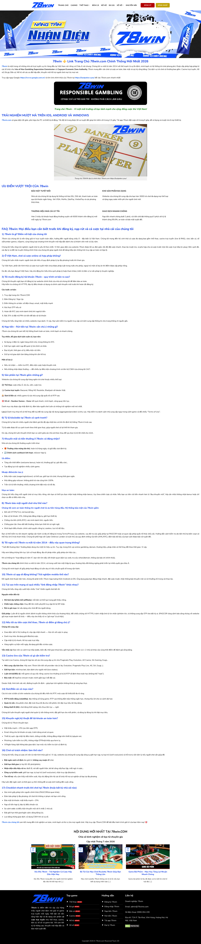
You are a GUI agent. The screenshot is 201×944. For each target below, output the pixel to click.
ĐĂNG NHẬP (163, 5)
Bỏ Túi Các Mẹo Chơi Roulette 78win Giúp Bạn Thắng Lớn (100, 872)
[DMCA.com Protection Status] (132, 926)
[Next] (170, 866)
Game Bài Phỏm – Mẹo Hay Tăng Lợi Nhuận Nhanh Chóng (148, 872)
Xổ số (119, 5)
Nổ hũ (104, 5)
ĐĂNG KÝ (147, 5)
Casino (74, 5)
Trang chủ (63, 5)
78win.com (6, 120)
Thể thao (83, 5)
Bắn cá (95, 5)
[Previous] (31, 866)
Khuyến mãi (131, 5)
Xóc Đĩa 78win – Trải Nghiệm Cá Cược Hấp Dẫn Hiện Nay (53, 872)
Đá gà (112, 5)
